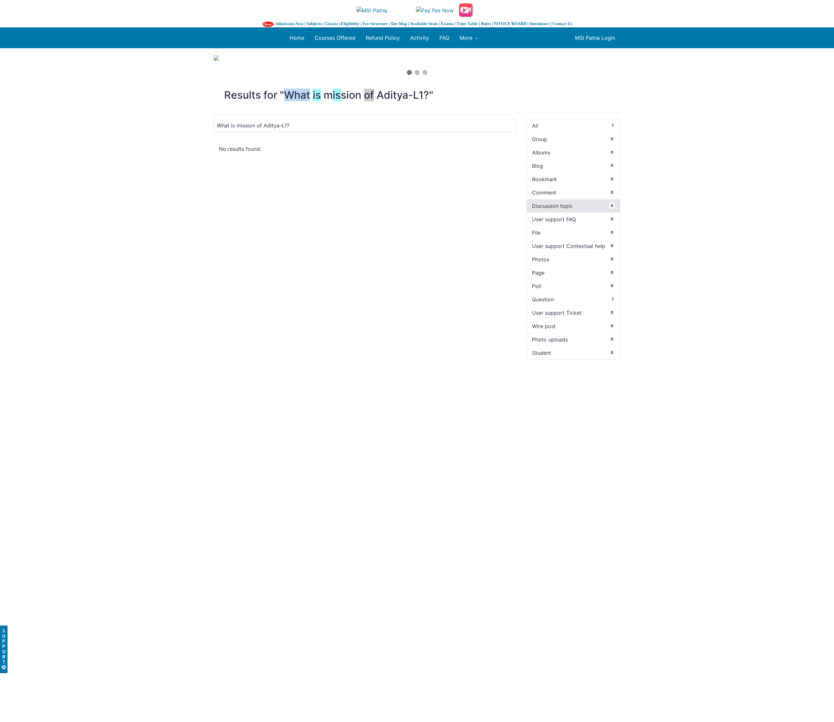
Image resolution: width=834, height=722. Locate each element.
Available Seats (424, 23)
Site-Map (399, 23)
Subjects (314, 23)
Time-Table (467, 23)
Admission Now (289, 23)
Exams (447, 23)
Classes (331, 23)
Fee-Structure (375, 23)
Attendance (539, 23)
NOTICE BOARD (510, 23)
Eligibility (350, 23)
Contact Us (562, 23)
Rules (486, 23)
